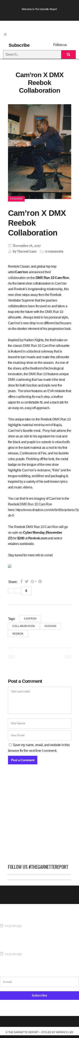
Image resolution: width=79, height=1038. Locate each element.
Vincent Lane (27, 251)
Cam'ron (30, 618)
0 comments (54, 251)
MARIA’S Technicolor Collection (22, 918)
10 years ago (13, 926)
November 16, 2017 (26, 246)
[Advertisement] (39, 816)
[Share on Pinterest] (40, 581)
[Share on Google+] (33, 581)
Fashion (50, 626)
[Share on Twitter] (27, 581)
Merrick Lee (64, 1032)
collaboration (23, 626)
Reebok (18, 633)
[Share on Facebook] (21, 581)
